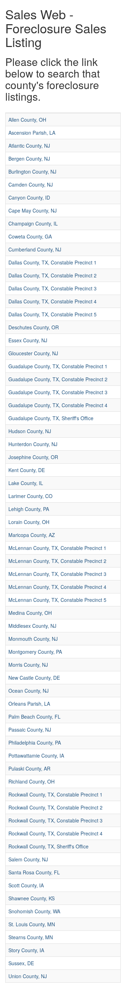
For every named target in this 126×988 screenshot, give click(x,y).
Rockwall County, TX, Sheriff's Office (48, 846)
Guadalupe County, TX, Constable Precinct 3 (57, 392)
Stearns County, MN (30, 937)
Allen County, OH (27, 119)
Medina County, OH (30, 612)
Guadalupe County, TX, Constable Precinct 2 (57, 379)
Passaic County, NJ (29, 729)
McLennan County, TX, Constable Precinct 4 (57, 586)
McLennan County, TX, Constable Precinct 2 (57, 560)
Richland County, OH (31, 781)
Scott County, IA (26, 885)
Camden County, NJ (30, 184)
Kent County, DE (26, 469)
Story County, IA (26, 950)
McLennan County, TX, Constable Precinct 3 (57, 573)
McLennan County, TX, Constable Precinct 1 (57, 547)
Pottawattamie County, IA (36, 755)
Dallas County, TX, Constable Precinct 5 (52, 314)
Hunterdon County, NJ (32, 444)
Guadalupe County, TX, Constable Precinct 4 (57, 405)
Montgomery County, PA (35, 651)
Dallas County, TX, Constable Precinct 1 (52, 262)
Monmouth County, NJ (33, 638)
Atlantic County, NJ (29, 145)
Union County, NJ (27, 976)
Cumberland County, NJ (34, 249)
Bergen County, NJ (29, 158)
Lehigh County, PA (28, 508)
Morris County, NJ (28, 664)
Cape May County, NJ (32, 210)
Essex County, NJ (27, 340)
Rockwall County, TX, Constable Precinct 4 (55, 833)
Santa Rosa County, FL (34, 872)
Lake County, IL (25, 482)
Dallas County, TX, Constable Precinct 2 (52, 275)
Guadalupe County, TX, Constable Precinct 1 (57, 366)
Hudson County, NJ (29, 431)
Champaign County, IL (33, 223)
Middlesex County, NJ (32, 625)
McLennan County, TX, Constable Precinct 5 (57, 599)
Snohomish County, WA (34, 911)
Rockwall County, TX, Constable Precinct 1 (55, 794)
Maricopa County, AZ (31, 534)
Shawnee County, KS (31, 898)
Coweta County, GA (30, 236)
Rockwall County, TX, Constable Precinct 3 (55, 820)
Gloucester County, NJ (33, 353)
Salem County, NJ (28, 859)
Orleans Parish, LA (29, 703)
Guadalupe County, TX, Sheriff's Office (50, 418)
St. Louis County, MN (31, 924)
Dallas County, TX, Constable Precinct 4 (52, 301)
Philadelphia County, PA (34, 742)
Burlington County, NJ (32, 171)
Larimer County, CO (30, 495)
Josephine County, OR (33, 457)
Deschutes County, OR (33, 327)
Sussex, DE (21, 963)
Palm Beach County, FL (34, 716)
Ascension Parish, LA (31, 132)
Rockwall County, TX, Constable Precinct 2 (55, 807)
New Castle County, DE (34, 677)
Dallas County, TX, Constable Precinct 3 (52, 288)
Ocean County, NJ (28, 690)
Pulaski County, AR (29, 768)
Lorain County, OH (28, 521)
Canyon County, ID (29, 197)
